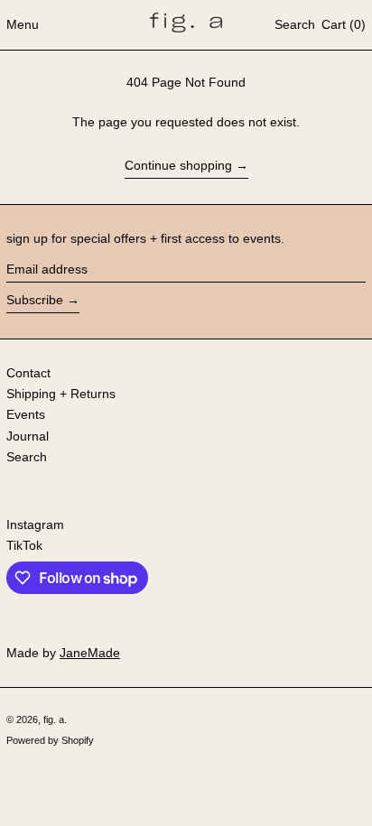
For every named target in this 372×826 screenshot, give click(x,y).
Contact (28, 373)
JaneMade (90, 652)
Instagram (35, 524)
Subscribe (34, 299)
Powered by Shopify (50, 740)
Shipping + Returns (61, 393)
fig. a (53, 719)
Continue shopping (178, 165)
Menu (22, 24)
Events (25, 414)
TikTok (24, 545)
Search (26, 457)
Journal (27, 436)
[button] (294, 25)
